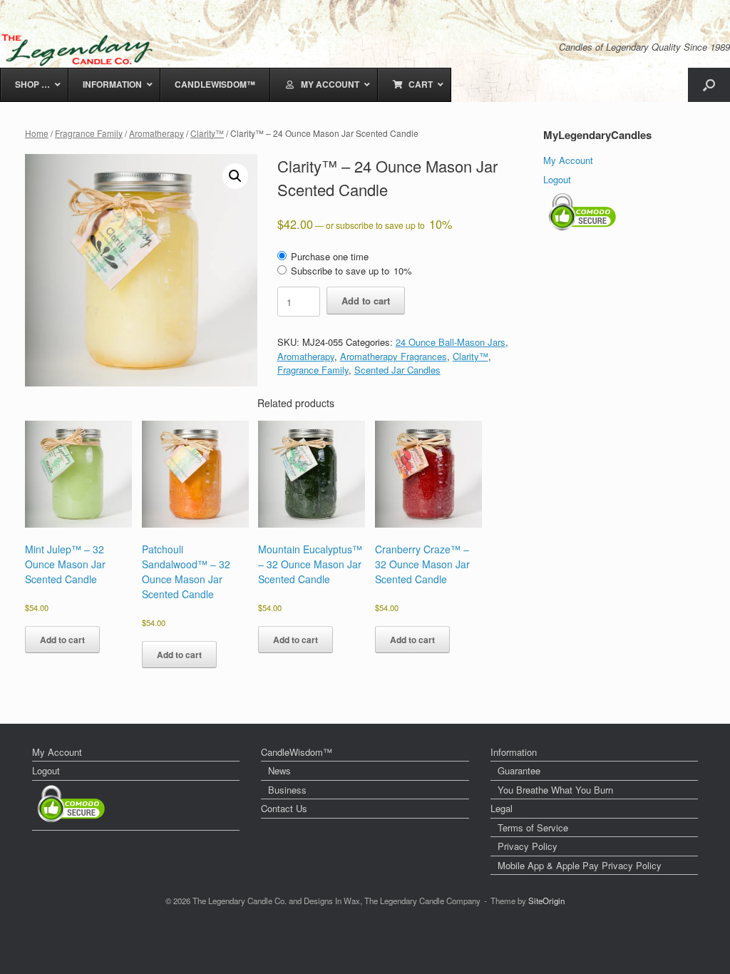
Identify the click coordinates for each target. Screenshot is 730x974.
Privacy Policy (527, 846)
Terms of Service (533, 827)
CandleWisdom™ (296, 752)
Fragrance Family (89, 133)
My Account (568, 160)
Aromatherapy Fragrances (393, 356)
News (279, 770)
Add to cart (365, 300)
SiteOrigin (546, 900)
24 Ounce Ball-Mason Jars (450, 342)
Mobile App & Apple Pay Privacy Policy (580, 865)
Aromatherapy (156, 133)
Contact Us (284, 808)
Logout (557, 179)
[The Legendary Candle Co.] (80, 50)
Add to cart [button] (62, 639)
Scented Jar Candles (397, 369)
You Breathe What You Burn (555, 789)
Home (36, 133)
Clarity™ (207, 133)
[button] (709, 85)
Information (513, 752)
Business (287, 789)
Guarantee (519, 770)
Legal (501, 808)
